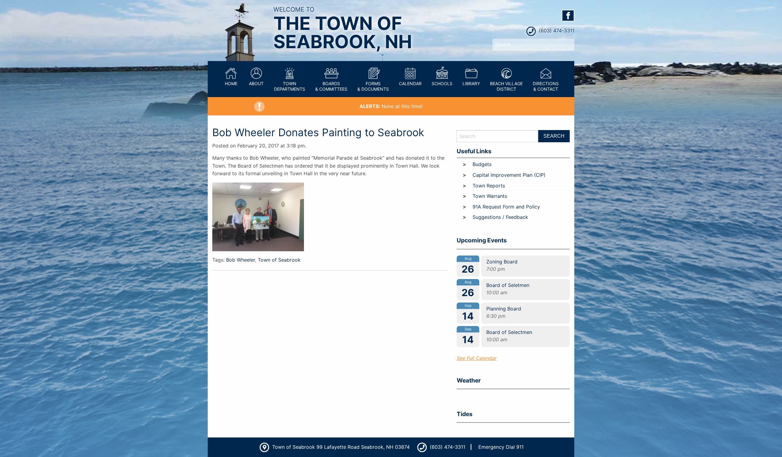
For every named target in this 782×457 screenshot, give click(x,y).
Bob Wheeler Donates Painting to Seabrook (318, 132)
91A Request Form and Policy (506, 207)
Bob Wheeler (240, 260)
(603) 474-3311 (555, 30)
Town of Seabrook (279, 260)
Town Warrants (490, 196)
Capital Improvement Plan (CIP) (509, 175)
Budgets (482, 164)
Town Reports (489, 186)
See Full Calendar (477, 358)
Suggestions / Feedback (500, 217)
